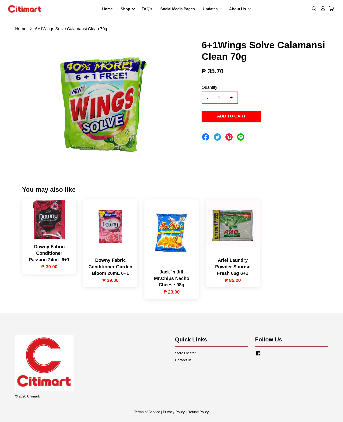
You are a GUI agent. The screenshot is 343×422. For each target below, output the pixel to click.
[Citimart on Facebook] (258, 355)
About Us (237, 9)
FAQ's (147, 9)
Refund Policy (198, 412)
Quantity (209, 87)
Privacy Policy (174, 412)
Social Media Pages (177, 9)
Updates (210, 9)
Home (107, 9)
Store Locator (185, 353)
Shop (125, 9)
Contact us (183, 360)
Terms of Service (147, 412)
